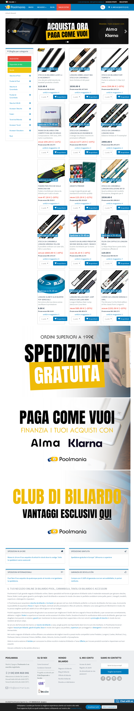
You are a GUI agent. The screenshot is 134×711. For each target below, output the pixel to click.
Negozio (41, 7)
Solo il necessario (109, 707)
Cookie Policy (76, 708)
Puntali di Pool (15, 81)
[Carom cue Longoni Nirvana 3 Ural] (114, 282)
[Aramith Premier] (83, 171)
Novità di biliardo (64, 679)
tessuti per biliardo (21, 627)
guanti (35, 618)
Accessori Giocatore (16, 130)
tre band (50, 603)
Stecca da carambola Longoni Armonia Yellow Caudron (49, 244)
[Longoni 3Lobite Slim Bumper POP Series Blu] (51, 282)
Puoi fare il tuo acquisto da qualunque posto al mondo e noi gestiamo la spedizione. (35, 579)
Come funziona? (43, 664)
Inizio (30, 7)
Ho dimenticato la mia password (87, 672)
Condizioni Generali (44, 668)
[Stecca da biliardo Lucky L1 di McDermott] (51, 60)
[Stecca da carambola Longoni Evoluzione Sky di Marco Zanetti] (114, 171)
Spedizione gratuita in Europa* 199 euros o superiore (91, 557)
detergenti (97, 627)
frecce (30, 606)
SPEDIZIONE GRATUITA (80, 551)
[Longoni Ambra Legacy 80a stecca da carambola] (83, 60)
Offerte (82, 641)
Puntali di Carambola (14, 96)
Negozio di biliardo (65, 668)
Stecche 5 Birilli (15, 103)
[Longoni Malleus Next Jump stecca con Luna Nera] (83, 282)
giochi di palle (34, 627)
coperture (74, 627)
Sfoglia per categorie (18, 51)
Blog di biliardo (63, 672)
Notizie (30, 641)
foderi (24, 615)
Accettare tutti (93, 707)
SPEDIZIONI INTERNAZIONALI (20, 572)
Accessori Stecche (16, 108)
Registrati (123, 2)
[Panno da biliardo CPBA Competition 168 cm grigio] (51, 115)
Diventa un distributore (66, 682)
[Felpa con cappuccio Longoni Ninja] (114, 226)
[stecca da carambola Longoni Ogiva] (114, 115)
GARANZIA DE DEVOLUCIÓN (82, 572)
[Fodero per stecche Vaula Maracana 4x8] (51, 171)
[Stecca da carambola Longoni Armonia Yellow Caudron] (51, 226)
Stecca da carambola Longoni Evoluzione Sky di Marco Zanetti (113, 188)
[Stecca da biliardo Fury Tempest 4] (114, 60)
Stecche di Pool (15, 76)
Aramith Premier (77, 186)
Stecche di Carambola (14, 88)
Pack (11, 136)
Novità (12, 70)
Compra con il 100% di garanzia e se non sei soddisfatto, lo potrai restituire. (96, 579)
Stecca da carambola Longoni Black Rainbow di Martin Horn (81, 133)
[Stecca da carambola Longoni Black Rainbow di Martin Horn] (83, 115)
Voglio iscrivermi (114, 671)
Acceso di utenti (85, 664)
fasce (43, 627)
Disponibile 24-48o (16, 64)
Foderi (12, 114)
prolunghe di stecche (99, 618)
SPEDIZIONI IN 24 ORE (17, 551)
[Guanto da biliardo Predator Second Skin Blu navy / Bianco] (83, 226)
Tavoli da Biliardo (16, 119)
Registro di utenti (85, 668)
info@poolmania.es (97, 2)
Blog (52, 7)
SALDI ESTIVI (63, 7)
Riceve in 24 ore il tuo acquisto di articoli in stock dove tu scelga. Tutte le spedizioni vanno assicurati (35, 558)
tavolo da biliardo (44, 625)
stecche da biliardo (37, 603)
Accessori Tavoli (15, 125)
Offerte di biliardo (64, 675)
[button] (14, 31)
